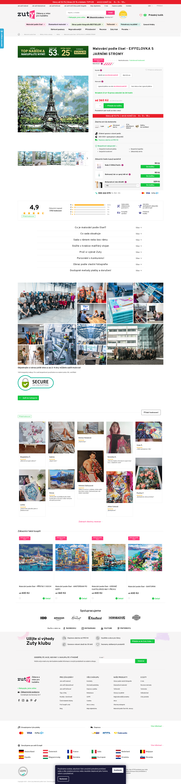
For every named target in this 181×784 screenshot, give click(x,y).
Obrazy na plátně (119, 693)
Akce (115, 701)
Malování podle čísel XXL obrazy (123, 708)
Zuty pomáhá (145, 697)
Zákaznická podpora (96, 17)
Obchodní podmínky (93, 685)
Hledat (110, 13)
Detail (48, 598)
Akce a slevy (90, 704)
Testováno (144, 689)
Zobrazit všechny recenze (90, 521)
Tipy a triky (63, 693)
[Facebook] (19, 700)
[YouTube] (27, 700)
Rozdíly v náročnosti (66, 697)
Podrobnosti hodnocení (137, 60)
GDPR (88, 697)
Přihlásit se (141, 661)
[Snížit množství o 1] (102, 107)
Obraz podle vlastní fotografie (123, 681)
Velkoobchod (144, 693)
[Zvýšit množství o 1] (102, 104)
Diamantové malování (120, 685)
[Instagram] (23, 700)
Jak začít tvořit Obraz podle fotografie (75, 6)
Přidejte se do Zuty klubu (141, 641)
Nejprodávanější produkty (121, 697)
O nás (106, 6)
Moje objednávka (95, 6)
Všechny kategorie (119, 704)
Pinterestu (125, 628)
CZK (149, 6)
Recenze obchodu (146, 685)
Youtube (108, 628)
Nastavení (63, 779)
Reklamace (90, 693)
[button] (151, 412)
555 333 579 (104, 193)
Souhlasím (118, 770)
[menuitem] (35, 24)
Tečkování (117, 689)
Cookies (89, 701)
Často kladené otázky (66, 701)
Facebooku (71, 628)
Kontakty (128, 6)
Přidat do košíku (114, 105)
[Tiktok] (35, 700)
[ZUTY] (31, 679)
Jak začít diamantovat (38, 6)
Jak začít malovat (23, 6)
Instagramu (90, 628)
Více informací (156, 726)
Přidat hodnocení (28, 216)
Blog (61, 708)
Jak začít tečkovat (54, 6)
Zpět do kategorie (30, 398)
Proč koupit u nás (65, 704)
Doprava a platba (117, 6)
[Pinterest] (31, 700)
